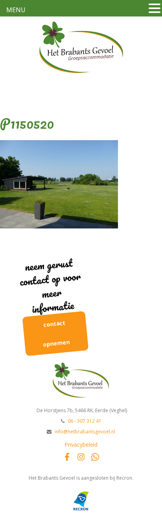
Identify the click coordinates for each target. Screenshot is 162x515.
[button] (154, 7)
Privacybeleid (81, 444)
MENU (16, 9)
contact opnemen (56, 333)
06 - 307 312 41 (84, 421)
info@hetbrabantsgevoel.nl (85, 431)
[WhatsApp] (95, 457)
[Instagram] (81, 457)
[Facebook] (67, 457)
